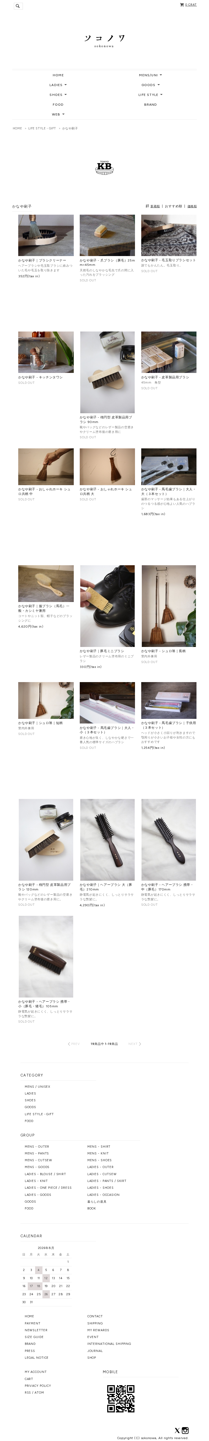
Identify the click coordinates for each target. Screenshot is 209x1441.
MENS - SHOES (99, 1160)
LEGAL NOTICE (37, 1358)
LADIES (30, 1093)
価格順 (192, 206)
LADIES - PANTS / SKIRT (107, 1181)
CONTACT (95, 1316)
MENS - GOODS (37, 1167)
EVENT (93, 1337)
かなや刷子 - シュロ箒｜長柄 (163, 651)
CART (29, 1379)
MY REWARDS (98, 1330)
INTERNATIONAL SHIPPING (109, 1344)
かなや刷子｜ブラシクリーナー (42, 260)
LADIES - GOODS (38, 1195)
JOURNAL (95, 1351)
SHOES (30, 1100)
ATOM (39, 1392)
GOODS (30, 1107)
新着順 (155, 206)
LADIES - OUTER (100, 1167)
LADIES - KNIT (36, 1181)
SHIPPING (95, 1323)
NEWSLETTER (36, 1330)
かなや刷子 (70, 128)
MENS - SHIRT (99, 1146)
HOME (58, 75)
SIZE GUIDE (34, 1337)
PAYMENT (33, 1323)
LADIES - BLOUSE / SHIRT (45, 1174)
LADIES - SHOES (100, 1188)
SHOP (91, 1358)
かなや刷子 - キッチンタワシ (40, 377)
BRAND (150, 105)
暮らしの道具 (97, 1201)
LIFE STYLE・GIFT (42, 128)
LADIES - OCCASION (103, 1195)
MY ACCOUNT (36, 1372)
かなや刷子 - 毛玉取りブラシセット (168, 260)
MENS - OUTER (37, 1146)
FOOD (58, 105)
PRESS (30, 1351)
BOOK (91, 1208)
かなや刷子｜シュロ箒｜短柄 (40, 723)
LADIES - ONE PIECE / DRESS (48, 1188)
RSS (28, 1392)
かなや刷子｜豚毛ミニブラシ (102, 651)
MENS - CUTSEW (38, 1160)
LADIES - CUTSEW (102, 1174)
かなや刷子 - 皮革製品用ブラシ (165, 377)
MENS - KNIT (98, 1153)
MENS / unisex (37, 1087)
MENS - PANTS (37, 1153)
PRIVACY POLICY (38, 1386)
